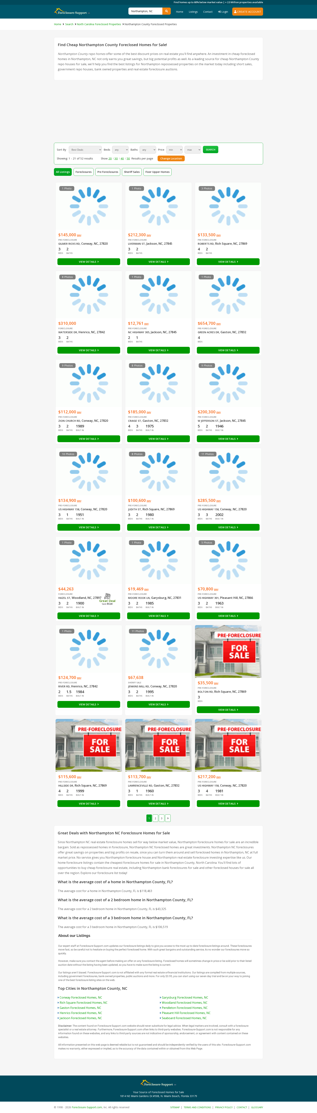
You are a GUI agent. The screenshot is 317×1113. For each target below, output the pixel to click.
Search (210, 149)
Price (161, 149)
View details (88, 261)
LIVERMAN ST (136, 243)
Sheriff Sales (132, 172)
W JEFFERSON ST (208, 420)
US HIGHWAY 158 (68, 509)
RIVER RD (64, 686)
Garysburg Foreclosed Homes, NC (185, 997)
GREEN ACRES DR (208, 332)
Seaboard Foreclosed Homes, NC (184, 1018)
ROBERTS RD (206, 243)
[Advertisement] (158, 111)
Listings (193, 11)
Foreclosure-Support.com (87, 1107)
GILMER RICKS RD (69, 243)
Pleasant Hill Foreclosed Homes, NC (186, 1013)
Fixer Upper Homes (157, 172)
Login (224, 11)
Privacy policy (224, 1107)
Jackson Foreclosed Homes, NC (81, 1018)
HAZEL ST (64, 598)
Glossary (257, 1107)
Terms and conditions (197, 1107)
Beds (107, 149)
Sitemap (175, 1107)
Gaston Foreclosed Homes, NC (80, 1008)
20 (110, 158)
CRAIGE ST (134, 420)
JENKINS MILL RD (138, 686)
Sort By (61, 149)
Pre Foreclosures (107, 172)
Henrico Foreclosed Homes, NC (81, 1013)
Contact (208, 11)
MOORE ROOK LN (139, 598)
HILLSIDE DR (65, 785)
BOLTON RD (205, 691)
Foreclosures (84, 172)
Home (179, 11)
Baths (134, 149)
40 (122, 158)
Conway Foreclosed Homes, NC (81, 997)
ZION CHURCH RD (69, 420)
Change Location (171, 158)
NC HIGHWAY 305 (138, 332)
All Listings (63, 172)
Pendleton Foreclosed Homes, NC (185, 1008)
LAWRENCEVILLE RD (140, 785)
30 (116, 158)
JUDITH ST (134, 509)
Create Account (248, 11)
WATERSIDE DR (67, 332)
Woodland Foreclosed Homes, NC (184, 1003)
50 (128, 158)
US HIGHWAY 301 (208, 598)
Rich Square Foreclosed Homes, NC (84, 1003)
